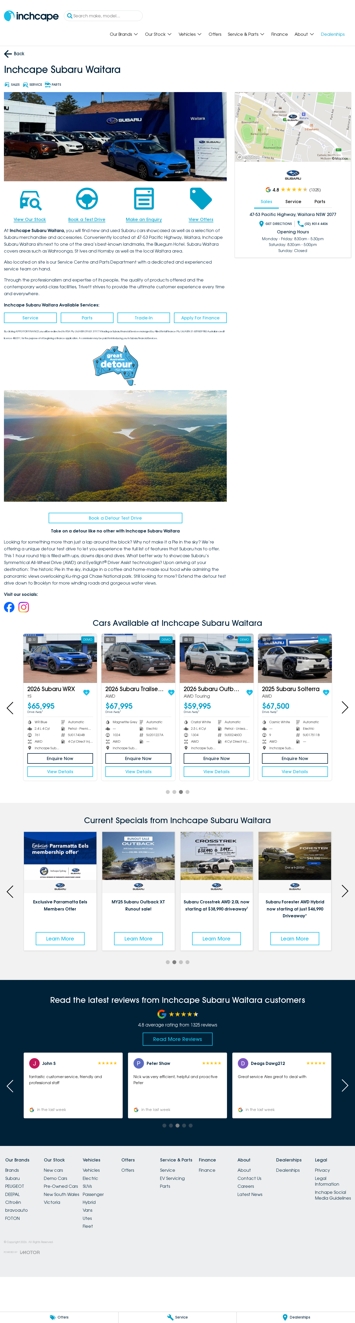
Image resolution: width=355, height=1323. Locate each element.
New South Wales (61, 1194)
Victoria (52, 1202)
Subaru (12, 1178)
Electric (90, 1178)
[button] (115, 1085)
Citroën (13, 1202)
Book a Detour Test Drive (115, 518)
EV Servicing (172, 1178)
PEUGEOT (14, 1186)
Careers (246, 1186)
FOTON (12, 1218)
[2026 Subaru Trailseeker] (138, 658)
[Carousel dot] (168, 792)
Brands (12, 1170)
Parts (87, 317)
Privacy (322, 1170)
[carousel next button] (344, 707)
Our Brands (121, 34)
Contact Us (249, 1178)
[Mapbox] (249, 157)
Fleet (88, 1226)
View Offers (201, 219)
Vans (87, 1210)
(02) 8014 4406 (316, 224)
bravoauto (16, 1210)
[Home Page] (31, 16)
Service (30, 317)
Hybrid (89, 1202)
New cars (53, 1170)
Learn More (72, 938)
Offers (215, 34)
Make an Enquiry (144, 219)
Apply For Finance (200, 317)
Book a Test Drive (86, 219)
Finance (279, 34)
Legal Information (327, 1181)
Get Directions (278, 224)
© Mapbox (340, 158)
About (301, 34)
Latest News (250, 1194)
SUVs (87, 1186)
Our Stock (155, 34)
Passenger (93, 1194)
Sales (266, 201)
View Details (60, 771)
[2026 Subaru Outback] (217, 658)
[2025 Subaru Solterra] (295, 658)
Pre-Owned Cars (61, 1186)
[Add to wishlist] (86, 693)
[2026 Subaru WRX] (60, 658)
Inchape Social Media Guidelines (333, 1195)
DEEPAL (12, 1194)
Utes (87, 1218)
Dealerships (332, 34)
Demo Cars (55, 1178)
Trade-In (144, 317)
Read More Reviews (177, 1039)
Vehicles (187, 34)
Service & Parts (243, 34)
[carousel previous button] (10, 707)
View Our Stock (30, 219)
